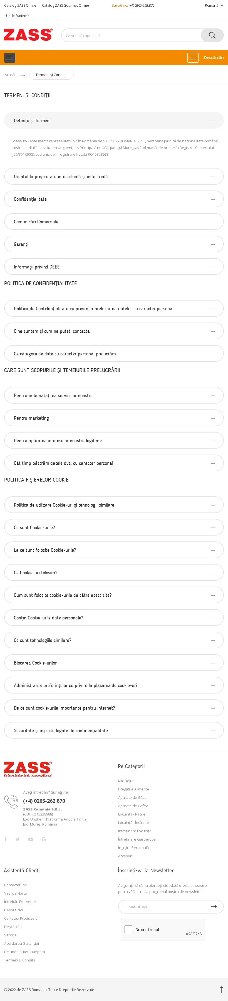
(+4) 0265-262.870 (141, 5)
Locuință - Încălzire (133, 822)
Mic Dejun (126, 780)
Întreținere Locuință (134, 830)
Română (211, 5)
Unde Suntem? (17, 15)
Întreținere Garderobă (137, 839)
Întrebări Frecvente (20, 901)
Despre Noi (13, 909)
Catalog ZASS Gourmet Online (65, 5)
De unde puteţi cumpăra (24, 951)
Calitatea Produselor (21, 918)
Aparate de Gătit (132, 797)
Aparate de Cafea (133, 805)
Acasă (10, 74)
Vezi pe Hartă (15, 893)
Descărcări (214, 57)
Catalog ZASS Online (20, 5)
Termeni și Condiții (51, 74)
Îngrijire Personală (133, 847)
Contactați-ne (15, 884)
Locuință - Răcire (131, 814)
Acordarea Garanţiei (21, 943)
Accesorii (125, 855)
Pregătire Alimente (133, 789)
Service (10, 934)
